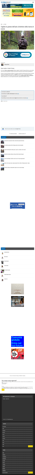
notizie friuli (5, 101)
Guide (3, 444)
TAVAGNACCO (4, 456)
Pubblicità (20, 375)
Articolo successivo (22, 133)
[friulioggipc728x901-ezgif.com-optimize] (17, 7)
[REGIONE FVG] (17, 208)
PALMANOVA (4, 470)
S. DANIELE (4, 464)
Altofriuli (4, 432)
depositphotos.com (10, 419)
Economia (4, 438)
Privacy (3, 386)
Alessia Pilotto (7, 64)
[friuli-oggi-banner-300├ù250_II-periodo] (17, 346)
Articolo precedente (13, 133)
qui (18, 93)
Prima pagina (4, 426)
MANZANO (4, 468)
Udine (3, 428)
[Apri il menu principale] (33, 2)
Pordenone (4, 430)
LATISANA (4, 460)
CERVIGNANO (4, 458)
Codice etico (7, 398)
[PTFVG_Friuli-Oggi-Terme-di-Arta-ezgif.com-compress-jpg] (17, 306)
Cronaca (4, 436)
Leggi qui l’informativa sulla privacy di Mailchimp (20, 387)
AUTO (3, 446)
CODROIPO (4, 454)
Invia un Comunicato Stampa (14, 375)
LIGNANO (4, 466)
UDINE (3, 452)
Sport (3, 440)
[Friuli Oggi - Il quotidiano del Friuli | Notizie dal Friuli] (16, 2)
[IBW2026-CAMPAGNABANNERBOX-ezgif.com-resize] (17, 358)
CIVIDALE (4, 462)
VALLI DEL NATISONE (5, 472)
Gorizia (3, 434)
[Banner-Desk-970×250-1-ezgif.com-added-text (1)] (17, 16)
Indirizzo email (4, 383)
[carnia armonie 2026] (17, 293)
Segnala (24, 375)
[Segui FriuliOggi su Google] (17, 55)
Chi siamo (4, 398)
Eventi (3, 442)
